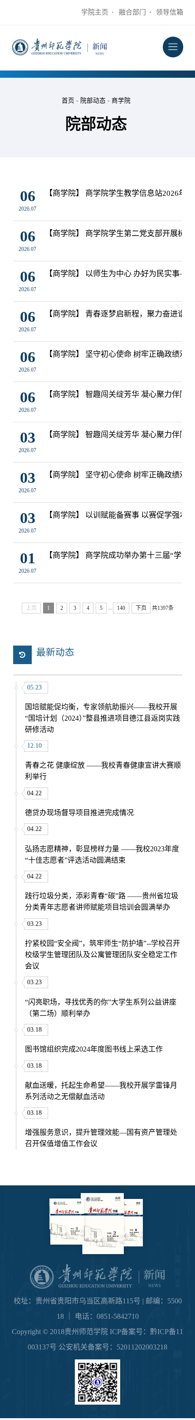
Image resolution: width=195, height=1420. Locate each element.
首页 (68, 100)
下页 (141, 608)
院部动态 (93, 100)
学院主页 (94, 12)
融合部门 (132, 12)
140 (121, 608)
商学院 (121, 100)
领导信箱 (169, 12)
